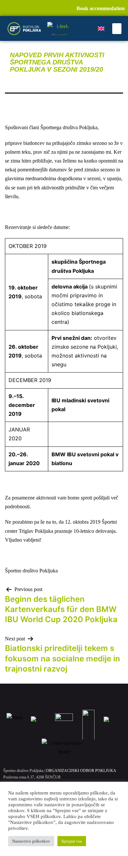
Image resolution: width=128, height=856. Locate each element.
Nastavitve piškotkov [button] (31, 841)
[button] (116, 28)
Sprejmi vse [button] (71, 841)
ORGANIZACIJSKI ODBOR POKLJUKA (81, 770)
